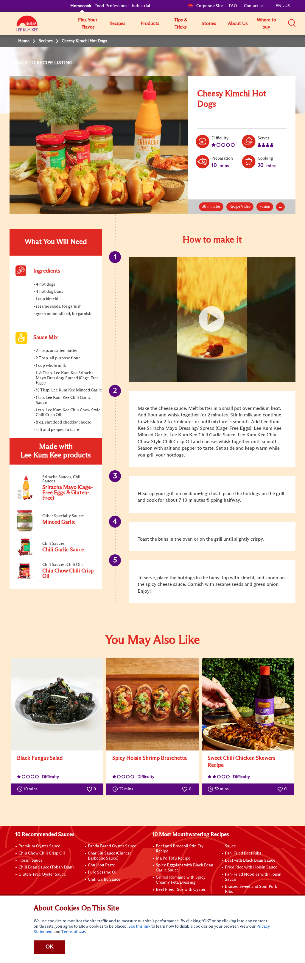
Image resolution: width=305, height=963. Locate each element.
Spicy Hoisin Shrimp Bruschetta (149, 758)
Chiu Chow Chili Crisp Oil (41, 853)
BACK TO (26, 62)
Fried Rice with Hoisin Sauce (251, 867)
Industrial (141, 6)
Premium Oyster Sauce (39, 846)
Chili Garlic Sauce (104, 879)
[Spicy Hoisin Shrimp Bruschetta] (152, 704)
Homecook (80, 6)
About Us (238, 23)
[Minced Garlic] (55, 530)
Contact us (254, 6)
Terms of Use (73, 932)
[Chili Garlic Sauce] (55, 555)
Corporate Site (209, 6)
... (280, 207)
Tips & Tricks (180, 23)
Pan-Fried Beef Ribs (243, 853)
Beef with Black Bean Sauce (250, 860)
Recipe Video (239, 207)
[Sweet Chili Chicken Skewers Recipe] (248, 704)
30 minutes (211, 207)
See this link (139, 926)
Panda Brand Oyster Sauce (112, 846)
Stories (209, 23)
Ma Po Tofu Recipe (173, 858)
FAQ (233, 6)
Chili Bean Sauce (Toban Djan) (46, 867)
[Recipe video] (212, 319)
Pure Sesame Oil (103, 872)
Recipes (117, 23)
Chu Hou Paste (101, 865)
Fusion (264, 207)
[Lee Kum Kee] (27, 27)
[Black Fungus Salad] (57, 704)
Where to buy (266, 23)
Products (150, 23)
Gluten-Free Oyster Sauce (42, 874)
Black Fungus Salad (40, 758)
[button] (292, 23)
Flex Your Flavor (87, 23)
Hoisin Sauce (30, 860)
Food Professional (111, 6)
